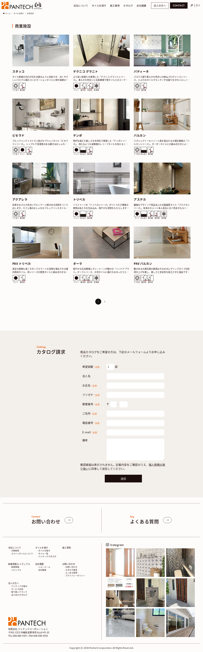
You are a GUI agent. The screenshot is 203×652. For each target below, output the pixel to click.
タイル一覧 (43, 553)
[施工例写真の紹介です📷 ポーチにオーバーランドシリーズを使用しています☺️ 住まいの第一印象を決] (180, 592)
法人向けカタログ (19, 594)
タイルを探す (41, 547)
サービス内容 (17, 588)
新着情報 (15, 566)
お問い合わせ (68, 563)
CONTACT (179, 5)
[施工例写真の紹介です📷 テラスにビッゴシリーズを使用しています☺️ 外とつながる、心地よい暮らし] (180, 622)
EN (198, 5)
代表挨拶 (15, 550)
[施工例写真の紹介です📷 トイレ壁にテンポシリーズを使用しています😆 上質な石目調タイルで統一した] (150, 622)
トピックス (16, 569)
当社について (14, 547)
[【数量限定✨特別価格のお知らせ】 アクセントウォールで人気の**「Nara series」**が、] (120, 592)
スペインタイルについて (22, 553)
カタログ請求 (71, 569)
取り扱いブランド (19, 591)
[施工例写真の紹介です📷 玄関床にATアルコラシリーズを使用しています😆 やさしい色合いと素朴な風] (120, 562)
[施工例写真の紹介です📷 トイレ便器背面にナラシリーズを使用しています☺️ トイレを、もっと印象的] (180, 562)
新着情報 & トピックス (19, 563)
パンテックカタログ (47, 556)
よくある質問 (71, 572)
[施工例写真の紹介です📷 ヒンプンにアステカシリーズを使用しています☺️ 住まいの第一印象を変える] (150, 592)
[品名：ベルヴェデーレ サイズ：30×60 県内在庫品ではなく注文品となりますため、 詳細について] (120, 622)
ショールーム (44, 566)
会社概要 (39, 563)
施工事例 (66, 547)
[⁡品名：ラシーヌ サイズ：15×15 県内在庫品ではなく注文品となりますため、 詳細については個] (150, 562)
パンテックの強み (19, 586)
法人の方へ (160, 5)
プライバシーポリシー (75, 575)
